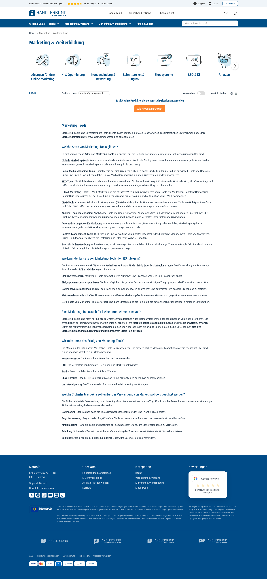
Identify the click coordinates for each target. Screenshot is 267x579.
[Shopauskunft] (213, 541)
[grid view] (231, 93)
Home (32, 33)
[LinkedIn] (56, 495)
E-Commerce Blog (92, 477)
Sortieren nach (69, 93)
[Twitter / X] (31, 495)
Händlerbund (115, 13)
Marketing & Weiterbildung (149, 482)
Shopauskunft (166, 13)
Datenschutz (69, 556)
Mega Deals (141, 487)
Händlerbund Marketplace (96, 472)
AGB (31, 556)
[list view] (235, 93)
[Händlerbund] (54, 541)
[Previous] (32, 66)
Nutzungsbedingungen (48, 556)
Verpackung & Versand (147, 477)
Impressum (84, 556)
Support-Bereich (38, 483)
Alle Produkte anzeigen (149, 108)
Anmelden (230, 3)
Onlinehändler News (140, 13)
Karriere (86, 487)
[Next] (235, 66)
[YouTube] (50, 495)
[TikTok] (62, 495)
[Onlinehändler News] (107, 541)
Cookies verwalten (102, 556)
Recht (138, 472)
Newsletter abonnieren (41, 488)
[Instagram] (44, 495)
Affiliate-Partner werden (95, 482)
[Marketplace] (160, 541)
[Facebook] (37, 495)
